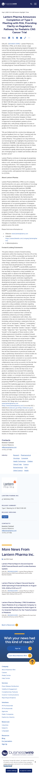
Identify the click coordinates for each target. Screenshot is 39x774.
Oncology (16, 458)
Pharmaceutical (26, 455)
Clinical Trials (17, 464)
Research (16, 455)
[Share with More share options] (29, 37)
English (5, 517)
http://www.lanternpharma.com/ (13, 405)
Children (30, 461)
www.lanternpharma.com (20, 234)
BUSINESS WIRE (14, 44)
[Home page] (9, 4)
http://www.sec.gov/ (26, 408)
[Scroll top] (32, 662)
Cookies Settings (12, 770)
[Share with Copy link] (25, 37)
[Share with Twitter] (13, 37)
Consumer (24, 458)
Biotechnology (18, 467)
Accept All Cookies (25, 770)
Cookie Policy (8, 766)
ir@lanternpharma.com (9, 447)
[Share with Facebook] (17, 37)
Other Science (18, 470)
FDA (26, 467)
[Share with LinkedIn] (9, 37)
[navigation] (35, 4)
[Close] (35, 762)
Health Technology (19, 461)
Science (26, 464)
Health (26, 470)
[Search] (31, 4)
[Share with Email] (21, 37)
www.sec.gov (13, 408)
